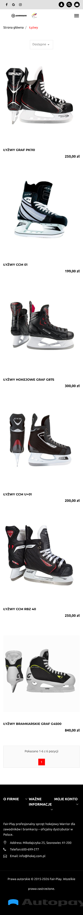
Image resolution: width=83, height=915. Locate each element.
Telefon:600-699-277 (24, 849)
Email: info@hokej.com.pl (27, 856)
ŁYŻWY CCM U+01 (17, 494)
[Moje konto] (61, 4)
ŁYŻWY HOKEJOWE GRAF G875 (28, 380)
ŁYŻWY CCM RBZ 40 (19, 609)
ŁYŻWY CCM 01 (15, 265)
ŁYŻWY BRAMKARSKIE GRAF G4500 (32, 724)
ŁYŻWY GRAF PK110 (19, 150)
